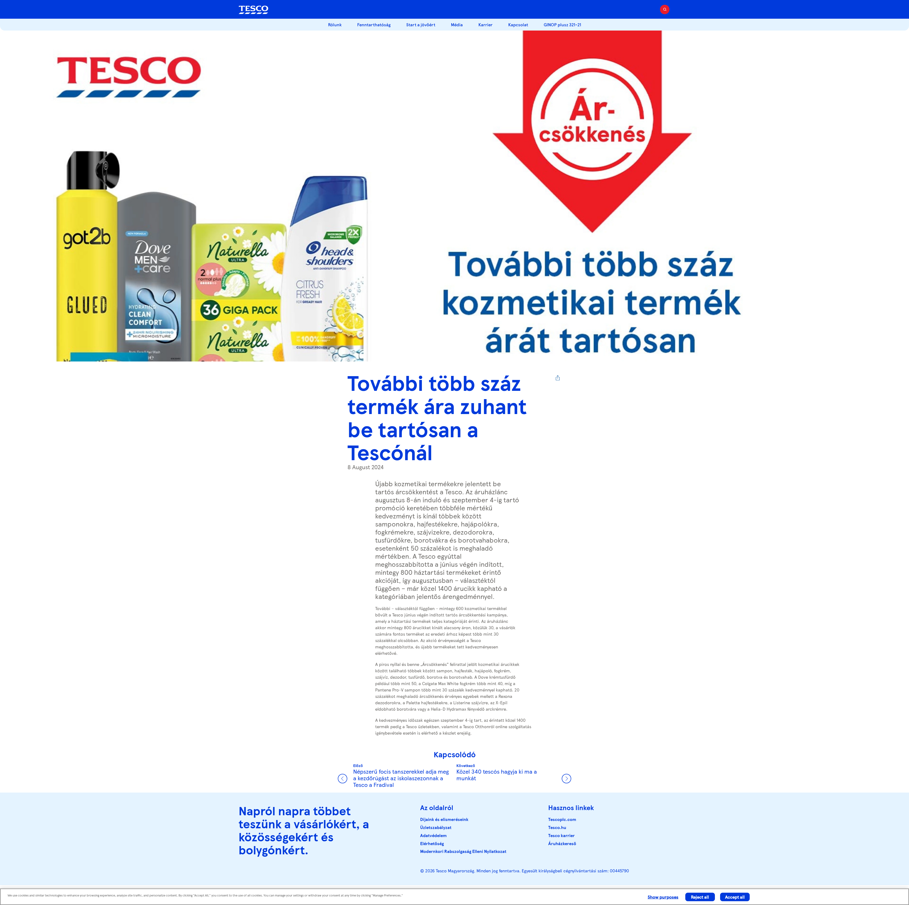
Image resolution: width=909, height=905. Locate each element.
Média (457, 24)
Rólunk (335, 24)
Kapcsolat (518, 24)
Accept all (735, 897)
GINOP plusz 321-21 (562, 24)
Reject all (700, 897)
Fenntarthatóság (374, 24)
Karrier (485, 24)
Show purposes (663, 897)
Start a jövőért (420, 24)
